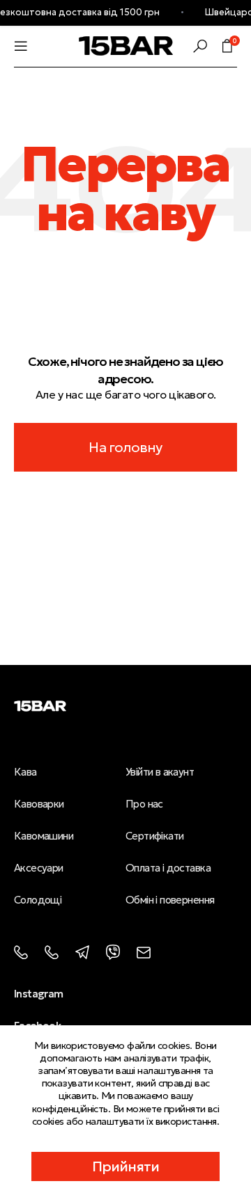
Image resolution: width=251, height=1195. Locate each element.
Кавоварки (39, 803)
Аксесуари (38, 867)
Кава (25, 771)
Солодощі (37, 899)
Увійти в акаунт (160, 771)
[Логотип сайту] (126, 44)
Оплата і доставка (168, 867)
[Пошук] (200, 46)
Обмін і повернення (170, 899)
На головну (125, 447)
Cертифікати (155, 835)
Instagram (38, 993)
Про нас (144, 803)
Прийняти (126, 1166)
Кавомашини (43, 835)
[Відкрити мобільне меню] (21, 46)
